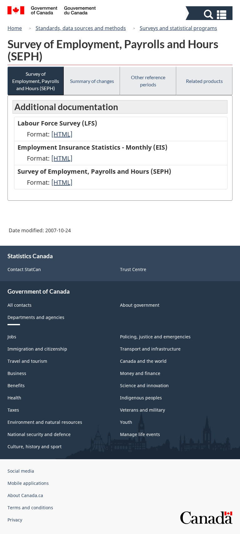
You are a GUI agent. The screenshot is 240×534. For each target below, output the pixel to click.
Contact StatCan (24, 269)
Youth (126, 422)
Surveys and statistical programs (178, 28)
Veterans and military (142, 410)
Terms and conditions (30, 508)
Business (17, 373)
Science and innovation (144, 385)
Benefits (16, 385)
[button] (209, 14)
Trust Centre (133, 269)
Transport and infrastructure (150, 349)
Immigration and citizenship (37, 349)
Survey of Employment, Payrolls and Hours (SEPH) (35, 81)
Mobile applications (28, 483)
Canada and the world (143, 361)
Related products (204, 81)
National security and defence (39, 434)
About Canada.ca (25, 495)
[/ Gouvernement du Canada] (52, 11)
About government (139, 305)
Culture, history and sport (35, 446)
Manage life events (140, 434)
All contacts (20, 305)
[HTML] (61, 134)
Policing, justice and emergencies (155, 337)
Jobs (12, 337)
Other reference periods (148, 80)
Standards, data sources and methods (81, 28)
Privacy (15, 520)
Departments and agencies (36, 317)
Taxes (13, 410)
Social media (21, 471)
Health (14, 398)
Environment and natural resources (45, 422)
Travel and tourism (27, 361)
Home (15, 28)
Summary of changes (92, 81)
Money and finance (140, 373)
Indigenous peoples (141, 398)
